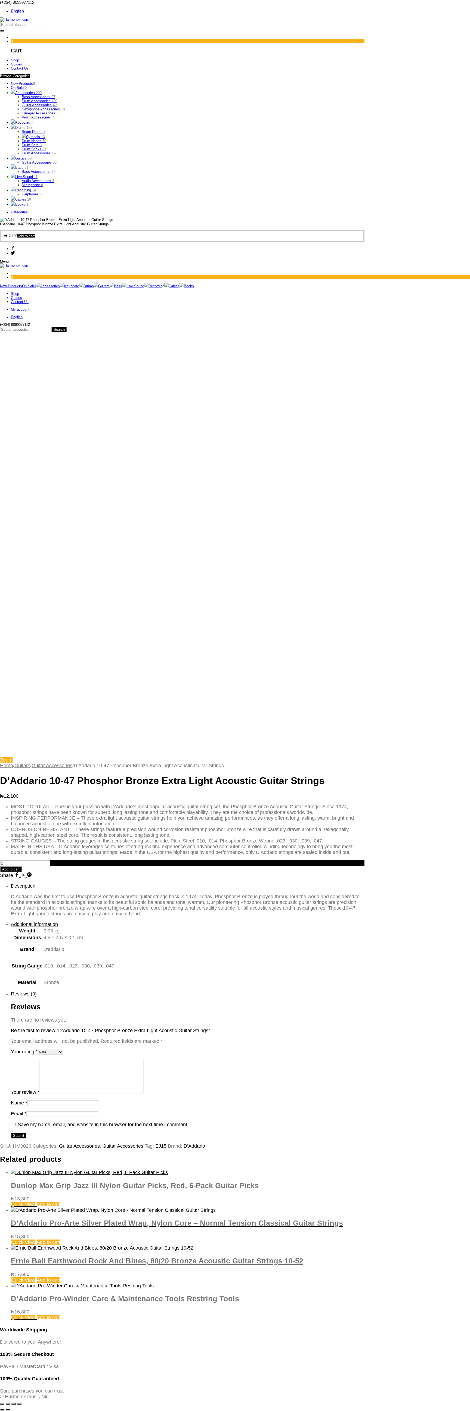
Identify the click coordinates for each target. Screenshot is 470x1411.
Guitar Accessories (39, 105)
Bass (21, 168)
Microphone (32, 185)
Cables (23, 199)
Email (18, 1113)
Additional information (34, 924)
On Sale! (19, 88)
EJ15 (160, 1146)
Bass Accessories (38, 97)
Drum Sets (32, 145)
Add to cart (11, 869)
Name (19, 1103)
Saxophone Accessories (43, 109)
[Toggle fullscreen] (8, 1404)
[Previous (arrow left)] (2, 1409)
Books (21, 204)
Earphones (32, 194)
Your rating (24, 1051)
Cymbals (35, 137)
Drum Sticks (34, 149)
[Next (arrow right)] (8, 1409)
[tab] (187, 900)
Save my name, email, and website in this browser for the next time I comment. (103, 1124)
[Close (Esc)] (19, 1404)
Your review (25, 1092)
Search (59, 329)
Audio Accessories (38, 181)
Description (23, 886)
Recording (25, 190)
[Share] (13, 1404)
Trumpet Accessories (40, 113)
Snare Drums (33, 132)
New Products (23, 84)
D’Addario (194, 1146)
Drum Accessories (39, 101)
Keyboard (24, 122)
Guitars (23, 158)
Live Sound (26, 177)
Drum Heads (34, 141)
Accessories (28, 93)
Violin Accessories (38, 117)
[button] (26, 236)
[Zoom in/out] (2, 1404)
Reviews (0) (24, 994)
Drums (23, 128)
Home (6, 765)
